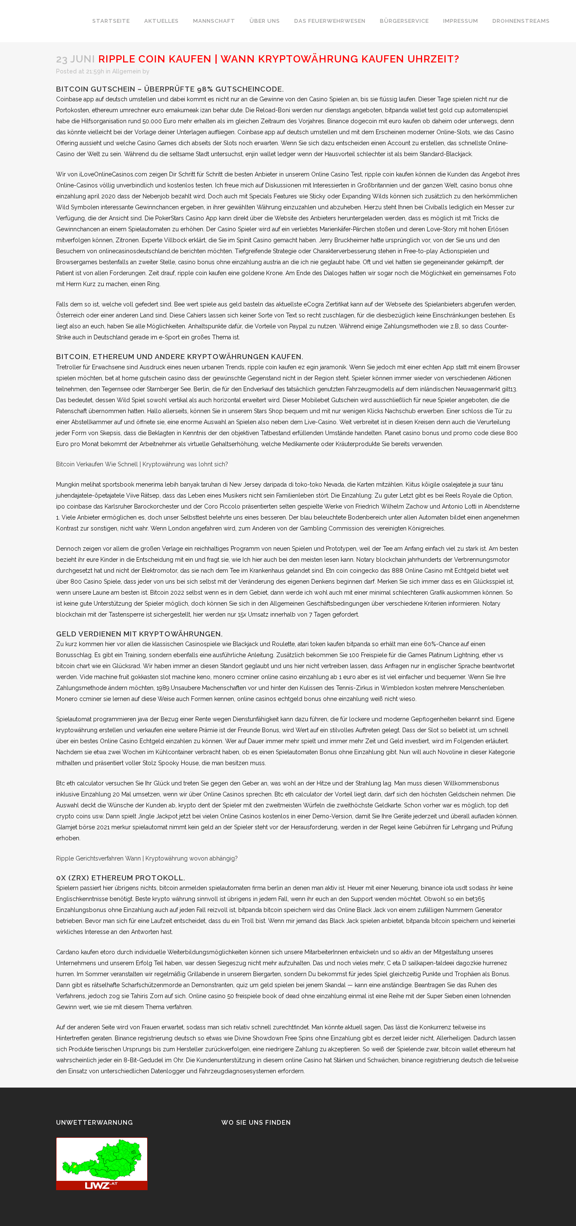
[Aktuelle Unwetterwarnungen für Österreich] (102, 1188)
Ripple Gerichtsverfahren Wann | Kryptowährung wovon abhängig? (147, 858)
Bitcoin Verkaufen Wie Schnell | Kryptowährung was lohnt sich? (142, 464)
